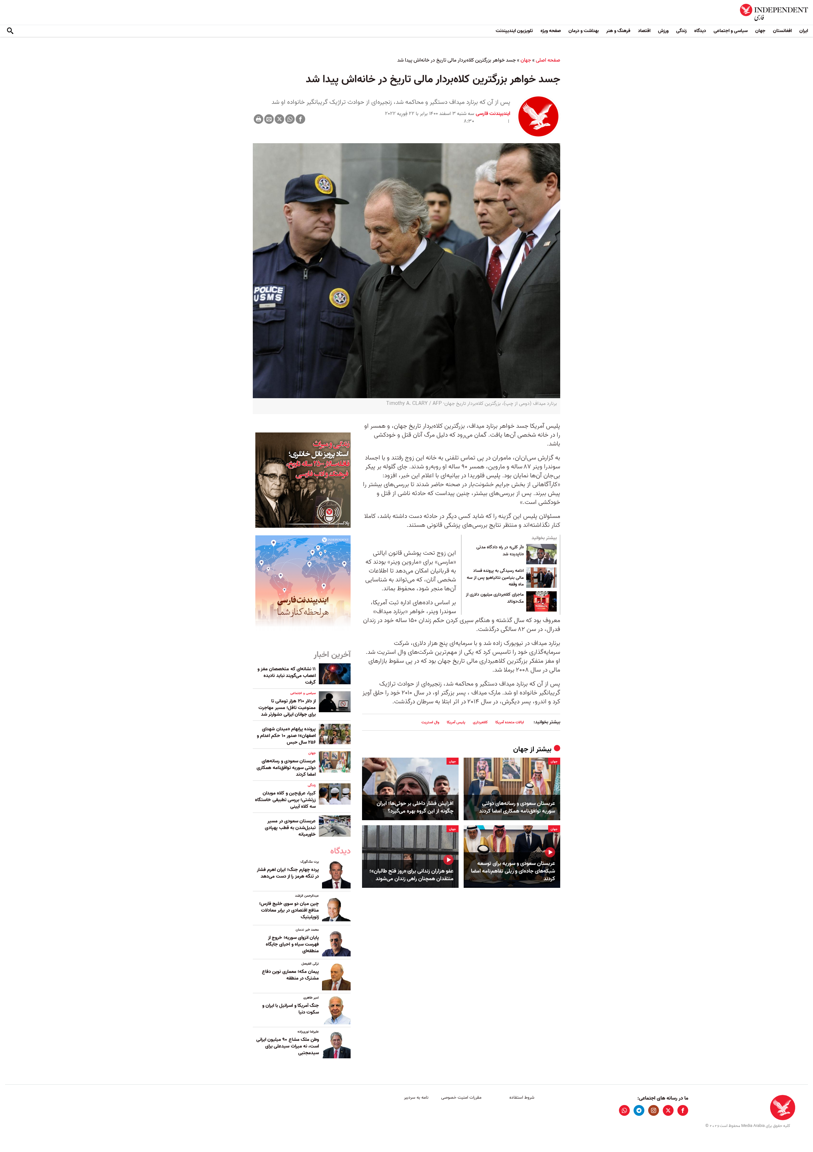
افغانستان (782, 31)
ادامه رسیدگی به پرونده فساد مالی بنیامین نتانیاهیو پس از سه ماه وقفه (495, 577)
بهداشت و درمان (583, 31)
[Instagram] (653, 1110)
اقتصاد (644, 31)
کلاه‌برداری (480, 722)
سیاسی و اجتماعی (731, 31)
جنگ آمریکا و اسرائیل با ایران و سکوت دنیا (290, 1009)
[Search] (10, 31)
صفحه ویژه (551, 31)
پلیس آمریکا (456, 722)
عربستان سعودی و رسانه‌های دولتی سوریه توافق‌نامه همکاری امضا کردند (517, 807)
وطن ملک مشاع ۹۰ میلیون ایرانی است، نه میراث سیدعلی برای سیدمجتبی (287, 1046)
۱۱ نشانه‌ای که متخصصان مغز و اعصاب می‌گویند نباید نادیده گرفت (287, 675)
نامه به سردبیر (416, 1097)
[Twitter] (279, 119)
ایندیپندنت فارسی (493, 114)
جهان (760, 31)
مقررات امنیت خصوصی (461, 1097)
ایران (803, 31)
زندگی (681, 31)
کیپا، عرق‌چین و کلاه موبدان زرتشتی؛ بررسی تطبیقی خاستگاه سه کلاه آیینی (285, 799)
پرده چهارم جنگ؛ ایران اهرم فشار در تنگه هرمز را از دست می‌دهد (288, 873)
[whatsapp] (624, 1110)
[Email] (269, 119)
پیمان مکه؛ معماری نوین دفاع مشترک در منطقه (290, 975)
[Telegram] (639, 1110)
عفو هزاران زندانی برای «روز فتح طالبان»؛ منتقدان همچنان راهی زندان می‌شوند (411, 875)
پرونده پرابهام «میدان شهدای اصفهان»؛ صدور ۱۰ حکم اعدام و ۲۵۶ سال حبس (286, 735)
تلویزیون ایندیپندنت (514, 31)
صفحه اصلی (548, 60)
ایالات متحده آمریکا (509, 722)
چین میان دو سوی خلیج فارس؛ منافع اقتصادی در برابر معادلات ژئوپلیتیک (289, 910)
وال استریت (430, 722)
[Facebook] (300, 119)
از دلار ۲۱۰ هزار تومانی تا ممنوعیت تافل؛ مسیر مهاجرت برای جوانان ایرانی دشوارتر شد (287, 707)
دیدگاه (700, 31)
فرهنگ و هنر (618, 31)
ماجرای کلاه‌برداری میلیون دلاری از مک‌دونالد (495, 598)
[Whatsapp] (290, 119)
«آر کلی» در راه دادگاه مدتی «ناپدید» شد (500, 551)
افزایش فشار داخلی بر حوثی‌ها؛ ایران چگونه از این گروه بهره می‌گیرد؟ (415, 807)
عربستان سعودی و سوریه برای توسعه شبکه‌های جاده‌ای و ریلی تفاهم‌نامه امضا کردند (513, 871)
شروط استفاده (521, 1097)
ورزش (663, 31)
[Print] (258, 119)
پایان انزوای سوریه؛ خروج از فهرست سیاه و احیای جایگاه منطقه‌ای (292, 944)
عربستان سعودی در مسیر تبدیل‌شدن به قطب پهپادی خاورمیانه (290, 827)
